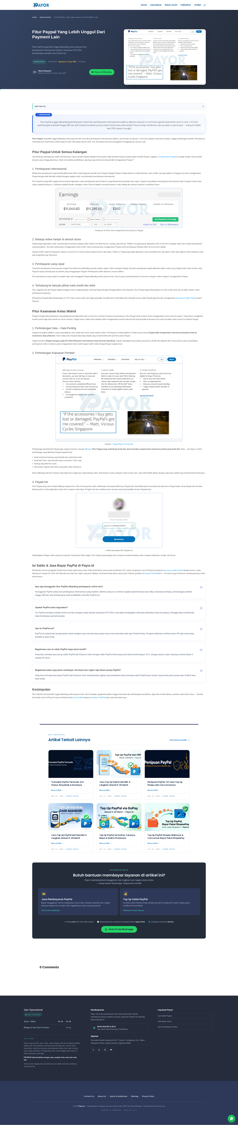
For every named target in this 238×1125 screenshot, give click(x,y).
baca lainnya (57, 790)
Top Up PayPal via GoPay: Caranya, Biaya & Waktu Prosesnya (117, 836)
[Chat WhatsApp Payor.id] (231, 1118)
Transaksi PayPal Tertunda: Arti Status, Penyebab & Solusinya (67, 783)
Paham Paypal (45, 17)
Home (144, 5)
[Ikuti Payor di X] (99, 1049)
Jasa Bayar (156, 5)
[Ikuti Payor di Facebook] (93, 1049)
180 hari (88, 449)
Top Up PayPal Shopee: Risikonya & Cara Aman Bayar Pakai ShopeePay (166, 836)
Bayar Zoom (171, 5)
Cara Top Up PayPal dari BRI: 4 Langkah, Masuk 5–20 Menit (114, 783)
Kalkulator (186, 5)
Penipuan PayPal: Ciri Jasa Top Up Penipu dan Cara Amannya (165, 783)
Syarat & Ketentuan (118, 1096)
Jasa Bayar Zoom (165, 1021)
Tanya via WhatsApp (103, 72)
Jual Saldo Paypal (165, 1016)
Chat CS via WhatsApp (121, 929)
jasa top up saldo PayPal (173, 570)
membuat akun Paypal (167, 157)
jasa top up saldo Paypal (186, 298)
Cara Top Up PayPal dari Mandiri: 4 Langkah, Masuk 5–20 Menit (69, 836)
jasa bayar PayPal (149, 573)
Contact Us (89, 1096)
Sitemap (134, 1096)
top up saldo (78, 697)
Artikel (197, 5)
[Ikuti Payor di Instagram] (105, 1049)
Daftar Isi (40, 106)
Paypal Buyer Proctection (123, 444)
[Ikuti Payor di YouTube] (111, 1049)
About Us (102, 1096)
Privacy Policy (148, 1096)
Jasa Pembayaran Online (168, 1027)
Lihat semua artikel (178, 740)
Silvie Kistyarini (44, 71)
